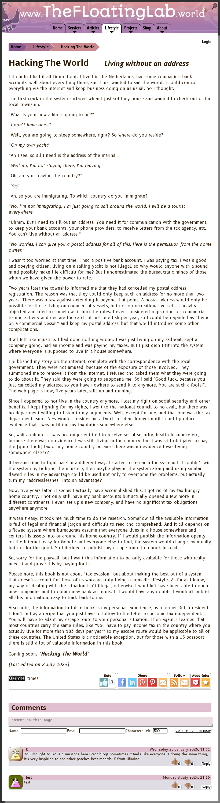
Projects (130, 28)
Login (206, 41)
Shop (147, 28)
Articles (93, 28)
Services (74, 28)
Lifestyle (112, 28)
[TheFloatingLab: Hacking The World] (205, 682)
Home (58, 28)
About (162, 28)
